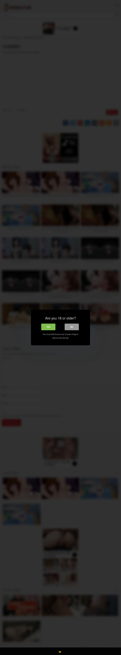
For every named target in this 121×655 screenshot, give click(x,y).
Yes (48, 326)
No (71, 326)
